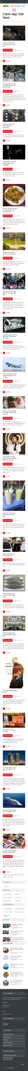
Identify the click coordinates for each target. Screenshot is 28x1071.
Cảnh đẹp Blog (11, 1068)
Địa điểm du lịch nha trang (9, 1055)
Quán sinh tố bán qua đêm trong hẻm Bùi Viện (9, 514)
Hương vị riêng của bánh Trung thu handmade (8, 125)
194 (15, 874)
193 (12, 874)
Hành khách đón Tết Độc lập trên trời (9, 554)
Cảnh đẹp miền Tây (19, 912)
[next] (8, 940)
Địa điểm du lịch (18, 897)
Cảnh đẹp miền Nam (8, 912)
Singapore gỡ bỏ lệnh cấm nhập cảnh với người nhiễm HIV (16, 949)
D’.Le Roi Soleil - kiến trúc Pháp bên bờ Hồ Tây (9, 769)
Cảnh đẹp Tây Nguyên (7, 916)
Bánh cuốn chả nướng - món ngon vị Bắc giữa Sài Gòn (10, 412)
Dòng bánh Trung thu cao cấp (9, 730)
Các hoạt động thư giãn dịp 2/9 (10, 691)
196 (23, 874)
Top (22, 1064)
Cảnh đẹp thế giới (7, 894)
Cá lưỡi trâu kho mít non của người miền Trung (9, 595)
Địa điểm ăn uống (7, 1045)
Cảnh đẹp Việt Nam (7, 50)
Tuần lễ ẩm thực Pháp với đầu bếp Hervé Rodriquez (9, 163)
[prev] (8, 925)
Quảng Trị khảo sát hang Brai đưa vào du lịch (9, 44)
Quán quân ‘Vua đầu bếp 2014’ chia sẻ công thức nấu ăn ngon (10, 458)
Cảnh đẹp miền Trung (19, 908)
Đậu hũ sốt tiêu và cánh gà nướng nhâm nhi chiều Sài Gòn (10, 210)
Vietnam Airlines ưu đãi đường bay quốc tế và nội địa (10, 375)
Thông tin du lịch (7, 900)
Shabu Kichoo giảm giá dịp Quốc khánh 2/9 (10, 851)
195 (19, 874)
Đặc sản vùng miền (8, 897)
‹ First (5, 874)
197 (5, 876)
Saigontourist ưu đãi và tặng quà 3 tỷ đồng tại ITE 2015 (10, 336)
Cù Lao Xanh (6, 886)
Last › (11, 876)
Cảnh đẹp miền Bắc (8, 908)
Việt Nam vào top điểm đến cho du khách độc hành (9, 293)
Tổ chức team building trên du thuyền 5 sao (9, 810)
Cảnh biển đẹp (18, 900)
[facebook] (1, 2)
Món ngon (17, 894)
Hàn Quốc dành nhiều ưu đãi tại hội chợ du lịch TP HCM (9, 85)
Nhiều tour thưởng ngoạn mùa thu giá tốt (9, 253)
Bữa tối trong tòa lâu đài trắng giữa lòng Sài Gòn (9, 634)
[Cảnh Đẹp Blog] (14, 7)
